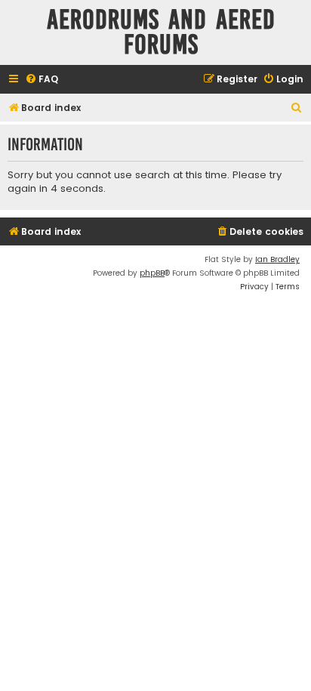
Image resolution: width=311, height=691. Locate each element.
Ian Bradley (277, 259)
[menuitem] (41, 79)
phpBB (152, 273)
